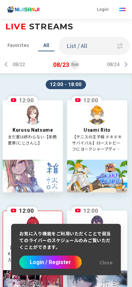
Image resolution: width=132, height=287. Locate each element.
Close (106, 262)
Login (103, 9)
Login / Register (50, 262)
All (46, 45)
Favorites (18, 45)
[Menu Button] (122, 9)
